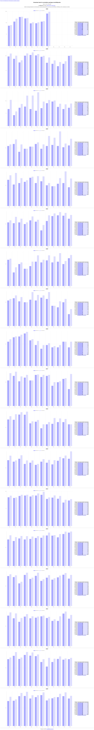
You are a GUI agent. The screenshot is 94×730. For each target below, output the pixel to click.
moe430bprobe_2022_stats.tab (81, 195)
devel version (53, 5)
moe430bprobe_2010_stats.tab (81, 675)
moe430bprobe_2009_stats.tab (81, 715)
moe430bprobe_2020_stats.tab (81, 275)
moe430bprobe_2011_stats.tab (81, 635)
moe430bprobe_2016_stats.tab (81, 435)
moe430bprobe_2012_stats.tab (81, 595)
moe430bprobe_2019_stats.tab (81, 315)
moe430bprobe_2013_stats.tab (81, 555)
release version (49, 5)
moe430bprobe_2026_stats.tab (81, 35)
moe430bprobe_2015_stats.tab (81, 475)
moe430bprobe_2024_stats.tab (81, 115)
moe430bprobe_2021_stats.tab (81, 235)
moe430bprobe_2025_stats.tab (81, 75)
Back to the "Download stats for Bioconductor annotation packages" (10, 0)
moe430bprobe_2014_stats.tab (81, 515)
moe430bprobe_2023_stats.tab (81, 155)
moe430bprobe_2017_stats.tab (81, 395)
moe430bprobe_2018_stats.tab (81, 355)
